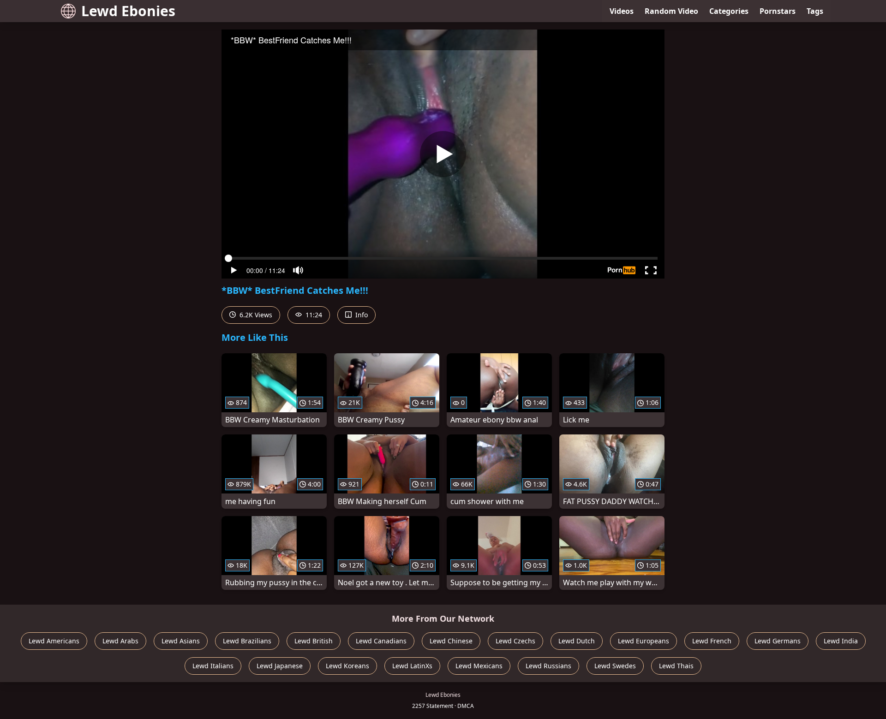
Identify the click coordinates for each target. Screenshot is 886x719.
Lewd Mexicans (479, 665)
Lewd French (711, 640)
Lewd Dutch (576, 640)
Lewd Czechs (515, 640)
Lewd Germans (777, 640)
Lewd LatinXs (412, 665)
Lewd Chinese (451, 640)
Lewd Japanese (280, 665)
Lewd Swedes (615, 665)
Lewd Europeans (643, 640)
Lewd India (841, 640)
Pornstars (778, 11)
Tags (815, 11)
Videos (622, 11)
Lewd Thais (676, 665)
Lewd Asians (181, 640)
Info (360, 314)
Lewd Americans (54, 640)
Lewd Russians (548, 665)
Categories (728, 11)
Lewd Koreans (347, 665)
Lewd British (313, 640)
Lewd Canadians (381, 640)
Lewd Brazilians (247, 640)
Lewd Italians (212, 665)
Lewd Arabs (120, 640)
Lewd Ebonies (128, 10)
